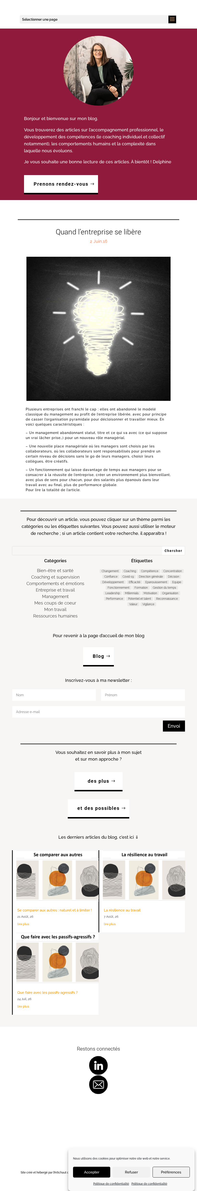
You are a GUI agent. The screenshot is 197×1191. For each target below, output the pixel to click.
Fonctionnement (118, 587)
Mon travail (55, 609)
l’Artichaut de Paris (65, 1172)
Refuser (131, 1172)
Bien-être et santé (55, 570)
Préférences (171, 1172)
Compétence (149, 571)
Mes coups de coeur (55, 602)
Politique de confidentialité (111, 1183)
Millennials (132, 593)
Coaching (130, 571)
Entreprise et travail (55, 589)
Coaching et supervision (55, 577)
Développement (113, 582)
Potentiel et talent (139, 598)
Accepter (91, 1172)
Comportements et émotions (55, 583)
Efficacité (134, 582)
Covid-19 (128, 576)
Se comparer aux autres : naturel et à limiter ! (54, 910)
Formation (141, 587)
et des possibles (98, 808)
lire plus (23, 924)
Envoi (174, 726)
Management (55, 596)
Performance (114, 598)
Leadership (112, 593)
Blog (98, 656)
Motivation (150, 593)
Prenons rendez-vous (61, 184)
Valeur (133, 604)
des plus (98, 781)
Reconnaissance (167, 598)
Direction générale (151, 576)
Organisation (170, 593)
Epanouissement (156, 582)
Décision (173, 576)
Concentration (172, 571)
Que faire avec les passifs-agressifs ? (47, 992)
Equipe (176, 582)
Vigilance (148, 604)
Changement (110, 571)
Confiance (110, 576)
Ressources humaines (55, 615)
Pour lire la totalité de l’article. (53, 490)
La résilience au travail (122, 910)
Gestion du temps (164, 587)
